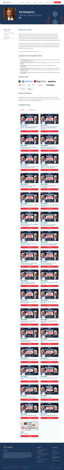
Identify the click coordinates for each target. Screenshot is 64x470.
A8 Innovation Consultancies (17, 467)
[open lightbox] (19, 81)
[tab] (22, 109)
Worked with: (6, 34)
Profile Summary (7, 31)
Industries (35, 2)
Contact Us (57, 2)
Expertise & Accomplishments (9, 33)
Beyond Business (7, 36)
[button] (22, 2)
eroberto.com (36, 51)
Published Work (6, 38)
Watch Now (29, 131)
